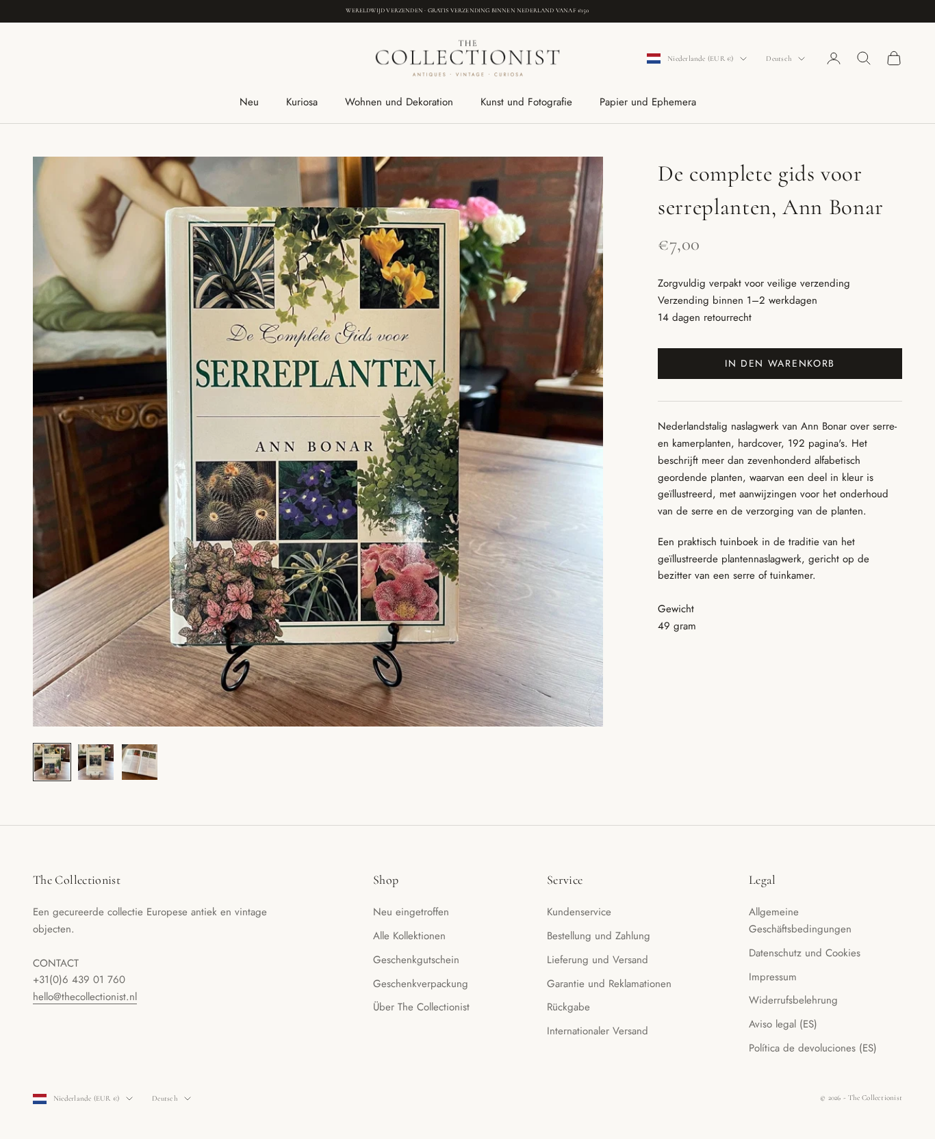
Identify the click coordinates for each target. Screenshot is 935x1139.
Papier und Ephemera (648, 101)
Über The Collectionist (421, 1006)
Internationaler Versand (597, 1030)
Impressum (773, 976)
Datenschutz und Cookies (804, 952)
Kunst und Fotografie (526, 101)
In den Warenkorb (780, 363)
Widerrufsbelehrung (793, 1000)
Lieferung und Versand (597, 959)
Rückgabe (568, 1006)
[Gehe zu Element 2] (96, 762)
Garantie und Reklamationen (609, 983)
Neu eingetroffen (411, 911)
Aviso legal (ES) (783, 1024)
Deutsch (778, 58)
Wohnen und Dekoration (399, 101)
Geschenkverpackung (420, 983)
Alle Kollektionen (409, 935)
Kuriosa (302, 101)
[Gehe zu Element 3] (139, 762)
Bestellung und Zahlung (598, 935)
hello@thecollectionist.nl (85, 996)
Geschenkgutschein (416, 959)
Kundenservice (579, 911)
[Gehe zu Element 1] (52, 762)
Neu (249, 101)
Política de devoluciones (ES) (813, 1048)
